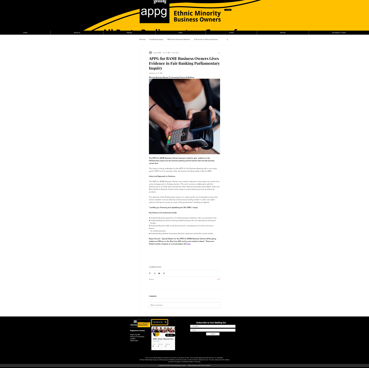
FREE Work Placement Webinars (178, 39)
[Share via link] (164, 273)
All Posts (142, 39)
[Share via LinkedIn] (159, 273)
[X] (165, 322)
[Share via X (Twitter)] (154, 273)
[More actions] (219, 53)
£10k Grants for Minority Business (206, 39)
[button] (227, 39)
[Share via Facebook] (150, 273)
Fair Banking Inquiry (156, 39)
